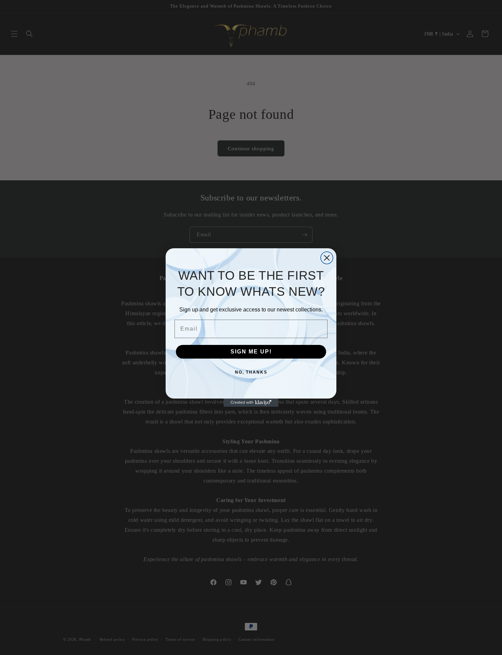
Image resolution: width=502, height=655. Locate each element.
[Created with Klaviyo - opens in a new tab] (251, 403)
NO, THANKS (251, 372)
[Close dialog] (327, 258)
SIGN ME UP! (251, 351)
